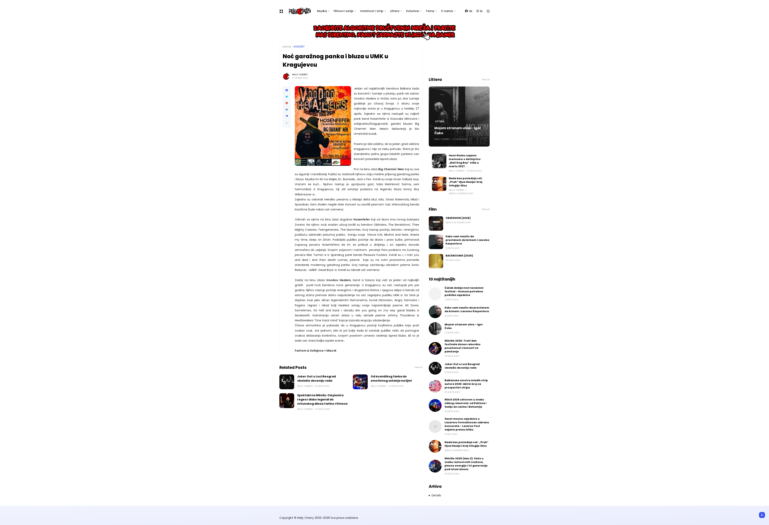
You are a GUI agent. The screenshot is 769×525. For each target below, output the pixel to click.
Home (287, 47)
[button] (287, 123)
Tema (430, 11)
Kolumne (412, 11)
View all (418, 367)
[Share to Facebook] (287, 90)
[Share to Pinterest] (287, 103)
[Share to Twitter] (287, 97)
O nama (447, 11)
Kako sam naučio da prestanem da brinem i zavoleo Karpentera (467, 240)
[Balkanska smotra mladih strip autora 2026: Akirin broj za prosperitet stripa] (435, 386)
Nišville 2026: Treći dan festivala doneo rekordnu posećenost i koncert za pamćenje (462, 346)
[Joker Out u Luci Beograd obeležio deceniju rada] (286, 381)
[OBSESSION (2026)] (436, 223)
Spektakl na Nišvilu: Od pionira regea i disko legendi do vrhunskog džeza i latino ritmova (322, 399)
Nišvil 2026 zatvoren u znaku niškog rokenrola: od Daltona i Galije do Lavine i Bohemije (465, 403)
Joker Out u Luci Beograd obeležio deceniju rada (316, 378)
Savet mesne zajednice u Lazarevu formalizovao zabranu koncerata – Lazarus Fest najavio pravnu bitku (467, 424)
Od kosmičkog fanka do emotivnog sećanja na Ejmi (391, 378)
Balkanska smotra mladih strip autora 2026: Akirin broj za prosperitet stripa (466, 384)
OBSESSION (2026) (458, 218)
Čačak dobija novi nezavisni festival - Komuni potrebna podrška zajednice (464, 291)
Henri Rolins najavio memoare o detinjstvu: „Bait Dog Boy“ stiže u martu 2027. (465, 161)
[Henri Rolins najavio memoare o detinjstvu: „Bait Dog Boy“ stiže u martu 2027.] (439, 161)
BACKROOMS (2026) (459, 255)
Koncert (299, 46)
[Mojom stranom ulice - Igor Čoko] (435, 328)
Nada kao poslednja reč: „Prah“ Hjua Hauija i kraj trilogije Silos (466, 182)
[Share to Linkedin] (287, 109)
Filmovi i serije (343, 11)
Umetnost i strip (371, 11)
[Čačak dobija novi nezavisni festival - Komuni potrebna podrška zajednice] (435, 293)
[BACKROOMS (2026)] (436, 261)
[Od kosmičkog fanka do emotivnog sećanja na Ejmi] (360, 381)
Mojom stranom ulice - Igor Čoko (457, 130)
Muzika (322, 11)
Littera (394, 11)
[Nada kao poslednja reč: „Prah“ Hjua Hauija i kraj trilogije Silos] (439, 184)
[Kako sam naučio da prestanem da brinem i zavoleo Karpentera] (436, 242)
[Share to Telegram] (287, 116)
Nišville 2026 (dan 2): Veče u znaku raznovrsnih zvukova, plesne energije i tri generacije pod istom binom (466, 464)
